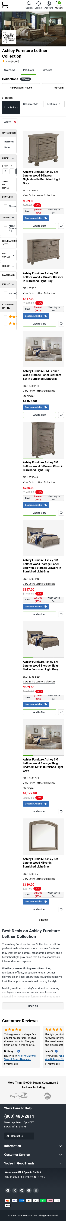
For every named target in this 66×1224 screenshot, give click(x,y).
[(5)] (8, 323)
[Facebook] (8, 1190)
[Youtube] (29, 1190)
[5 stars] (8, 317)
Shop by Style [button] (5, 184)
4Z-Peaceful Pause (21, 87)
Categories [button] (9, 133)
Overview (9, 70)
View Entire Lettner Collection (39, 195)
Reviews (47, 70)
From (5, 166)
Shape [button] (6, 217)
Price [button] (5, 158)
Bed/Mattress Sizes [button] (9, 243)
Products (28, 70)
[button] (29, 5)
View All (25, 79)
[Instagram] (36, 1190)
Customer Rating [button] (8, 306)
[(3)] (8, 317)
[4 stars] (8, 323)
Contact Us (17, 1136)
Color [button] (6, 266)
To (11, 166)
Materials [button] (8, 275)
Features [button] (7, 197)
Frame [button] (6, 284)
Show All (33, 1006)
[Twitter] (15, 1190)
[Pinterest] (22, 1190)
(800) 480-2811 (19, 1116)
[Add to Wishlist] (61, 226)
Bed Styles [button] (6, 255)
